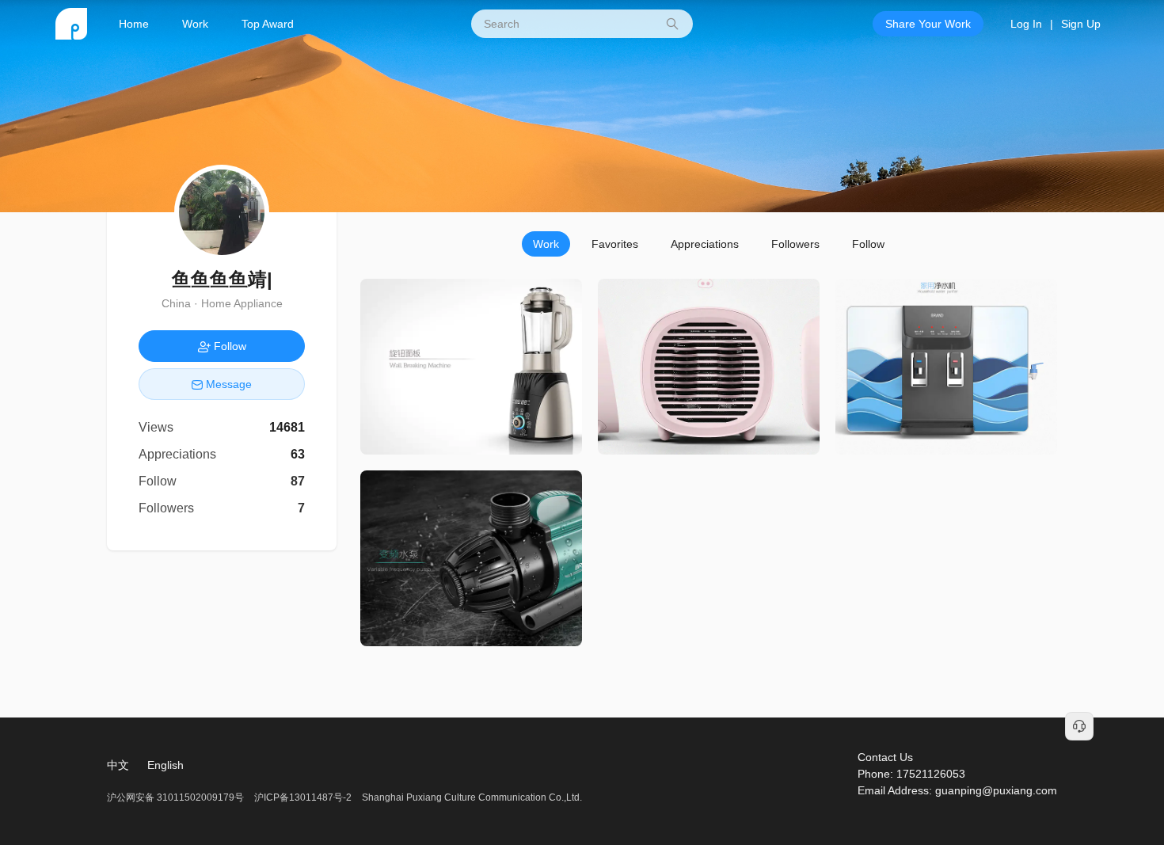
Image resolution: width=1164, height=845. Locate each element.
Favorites (615, 244)
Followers (795, 244)
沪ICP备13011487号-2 (303, 797)
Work (195, 23)
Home (134, 23)
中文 (118, 765)
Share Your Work (928, 23)
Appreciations (705, 244)
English (165, 765)
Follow (868, 244)
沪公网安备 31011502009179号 (176, 797)
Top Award (268, 23)
